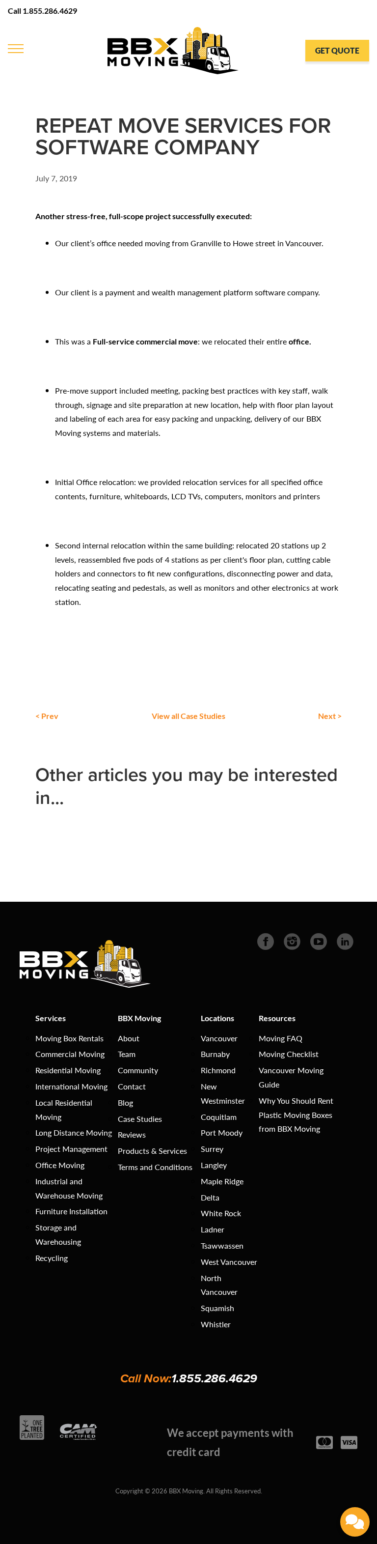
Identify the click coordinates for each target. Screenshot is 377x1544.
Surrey (212, 1148)
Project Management (71, 1148)
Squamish (217, 1308)
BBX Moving (139, 1018)
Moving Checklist (289, 1053)
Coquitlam (219, 1116)
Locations (217, 1018)
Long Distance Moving (73, 1132)
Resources (277, 1018)
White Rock (221, 1213)
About (128, 1038)
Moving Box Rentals (69, 1038)
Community (138, 1070)
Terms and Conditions (155, 1166)
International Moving (71, 1086)
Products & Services (152, 1150)
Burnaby (215, 1053)
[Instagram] (292, 940)
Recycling (51, 1257)
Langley (214, 1165)
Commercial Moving (70, 1053)
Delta (210, 1197)
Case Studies (140, 1118)
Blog (125, 1102)
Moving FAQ (280, 1038)
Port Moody (221, 1132)
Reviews (132, 1134)
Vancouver (219, 1038)
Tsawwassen (222, 1245)
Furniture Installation (71, 1211)
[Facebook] (265, 940)
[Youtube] (318, 940)
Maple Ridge (222, 1181)
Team (126, 1053)
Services (50, 1018)
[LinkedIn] (345, 940)
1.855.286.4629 (214, 1378)
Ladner (212, 1229)
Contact (132, 1086)
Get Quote (337, 50)
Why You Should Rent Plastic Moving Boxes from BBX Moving (296, 1115)
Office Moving (59, 1165)
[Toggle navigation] (15, 48)
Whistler (216, 1324)
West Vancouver (229, 1261)
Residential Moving (68, 1070)
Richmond (218, 1070)
